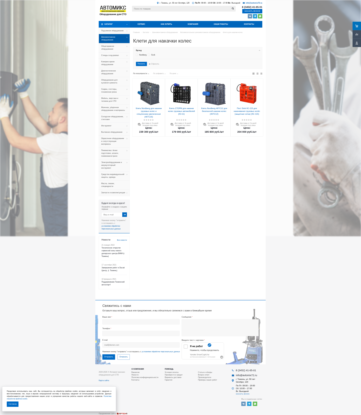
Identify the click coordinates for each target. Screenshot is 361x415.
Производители (204, 377)
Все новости (122, 240)
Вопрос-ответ (203, 375)
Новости (134, 375)
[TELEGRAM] (255, 16)
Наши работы (221, 24)
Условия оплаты (172, 372)
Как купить (166, 24)
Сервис (141, 24)
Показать (141, 64)
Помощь (169, 369)
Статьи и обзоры (205, 372)
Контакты (249, 24)
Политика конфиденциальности (144, 377)
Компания (193, 24)
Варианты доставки (173, 377)
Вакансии (135, 372)
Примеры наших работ (207, 380)
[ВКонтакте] (250, 16)
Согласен (13, 404)
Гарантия (168, 380)
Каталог (108, 24)
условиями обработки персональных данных (161, 352)
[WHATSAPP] (260, 16)
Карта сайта (104, 380)
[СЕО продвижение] (122, 414)
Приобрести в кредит (174, 375)
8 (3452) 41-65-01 (252, 7)
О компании (137, 369)
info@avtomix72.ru (254, 3)
